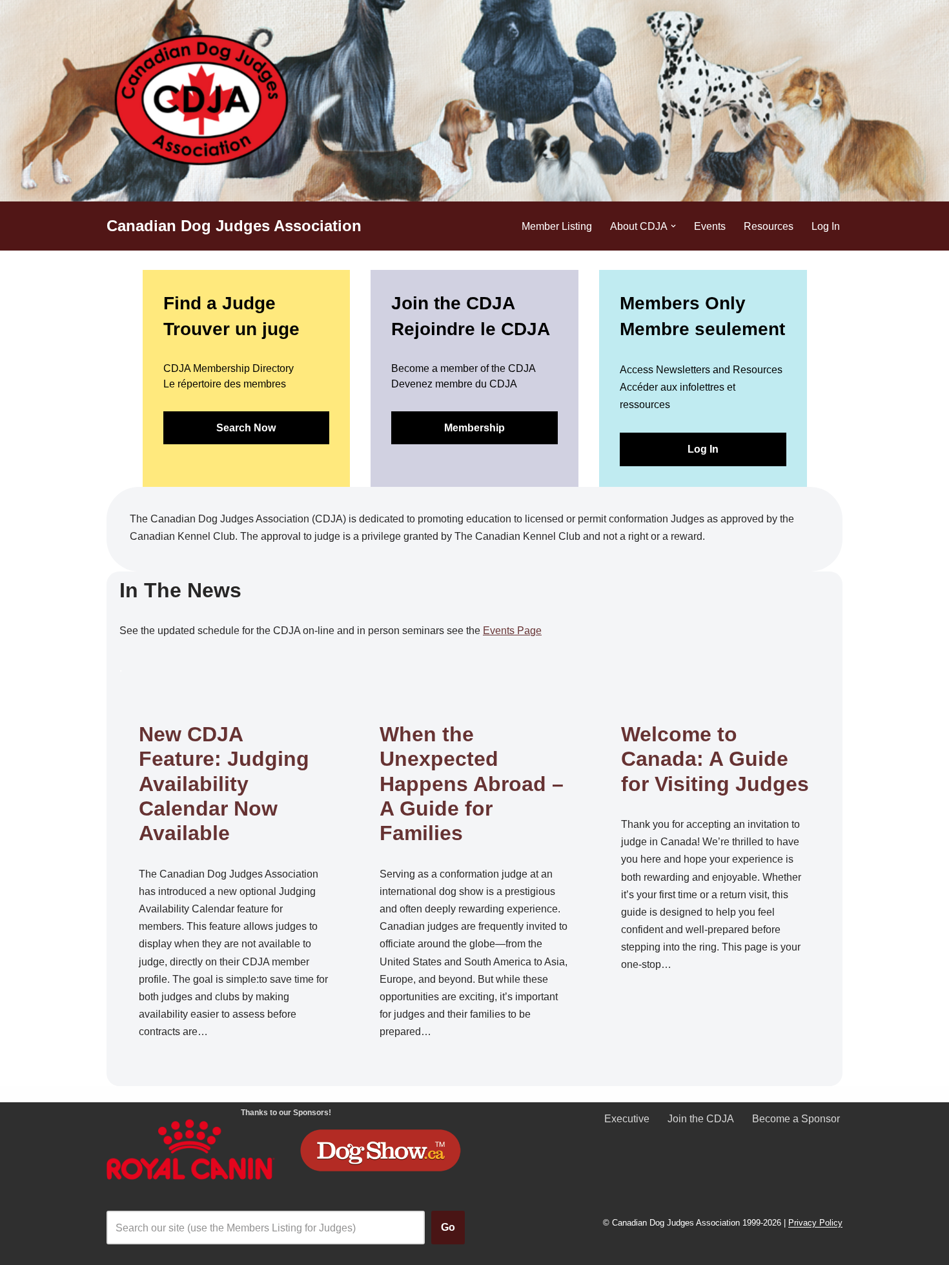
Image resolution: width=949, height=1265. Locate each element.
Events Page (512, 630)
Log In (825, 226)
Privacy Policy (815, 1223)
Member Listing (557, 226)
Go (448, 1227)
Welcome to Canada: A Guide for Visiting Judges (715, 759)
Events (710, 226)
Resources (768, 226)
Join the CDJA (701, 1118)
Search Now (246, 427)
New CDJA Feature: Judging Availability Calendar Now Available (224, 784)
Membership (474, 427)
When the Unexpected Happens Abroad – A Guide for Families (472, 784)
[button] (673, 226)
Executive (626, 1118)
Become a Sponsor (796, 1118)
